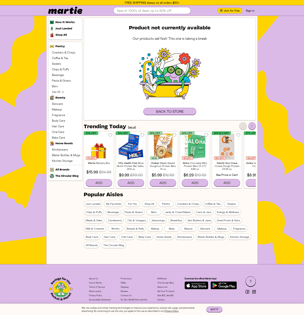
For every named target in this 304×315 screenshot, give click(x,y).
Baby (172, 228)
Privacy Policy (95, 295)
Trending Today (105, 127)
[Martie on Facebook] (247, 292)
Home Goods (164, 236)
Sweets (56, 63)
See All (56, 91)
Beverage (58, 75)
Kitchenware (60, 149)
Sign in (250, 10)
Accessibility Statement (100, 299)
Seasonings (158, 220)
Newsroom (162, 287)
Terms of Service (97, 287)
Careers (161, 299)
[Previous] (243, 126)
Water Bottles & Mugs (66, 155)
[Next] (252, 126)
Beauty (188, 228)
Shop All (149, 203)
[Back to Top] (251, 281)
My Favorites (113, 203)
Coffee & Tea (60, 58)
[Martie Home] (62, 10)
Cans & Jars (203, 212)
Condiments (115, 220)
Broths (115, 228)
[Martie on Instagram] (254, 292)
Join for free (232, 10)
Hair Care (58, 126)
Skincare (57, 103)
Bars (55, 86)
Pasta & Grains (61, 80)
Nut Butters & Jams (199, 220)
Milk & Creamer (95, 228)
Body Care (58, 120)
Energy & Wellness (228, 212)
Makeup (57, 109)
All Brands (92, 245)
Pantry (166, 203)
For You (132, 203)
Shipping (125, 287)
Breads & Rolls (135, 228)
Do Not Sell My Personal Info (134, 299)
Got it (214, 309)
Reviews (124, 291)
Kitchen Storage (62, 160)
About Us (93, 278)
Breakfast (176, 220)
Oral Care (58, 131)
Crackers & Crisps (63, 52)
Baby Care (58, 137)
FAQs (123, 282)
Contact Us (126, 295)
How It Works (95, 282)
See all (132, 127)
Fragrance (58, 115)
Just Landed (93, 203)
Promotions (126, 278)
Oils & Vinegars (137, 220)
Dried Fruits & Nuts (228, 220)
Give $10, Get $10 (165, 295)
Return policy (95, 291)
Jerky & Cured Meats (178, 212)
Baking (155, 228)
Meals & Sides (94, 220)
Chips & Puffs (60, 69)
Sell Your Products (166, 291)
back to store (170, 111)
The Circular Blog (113, 245)
